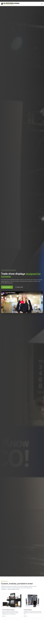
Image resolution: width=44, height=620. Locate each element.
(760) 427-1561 (19, 287)
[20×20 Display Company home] (10, 4)
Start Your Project (6, 287)
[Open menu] (42, 4)
